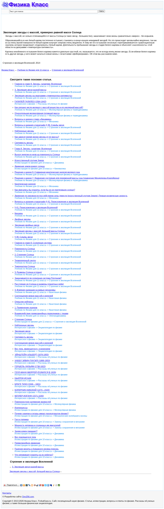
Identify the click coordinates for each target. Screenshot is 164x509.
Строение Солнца (23, 319)
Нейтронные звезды (24, 131)
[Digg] (56, 485)
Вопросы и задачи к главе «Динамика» (33, 119)
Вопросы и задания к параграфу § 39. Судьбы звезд (39, 125)
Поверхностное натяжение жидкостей (33, 402)
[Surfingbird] (45, 485)
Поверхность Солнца (25, 249)
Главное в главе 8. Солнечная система (33, 243)
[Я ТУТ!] (40, 485)
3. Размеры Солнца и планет (28, 272)
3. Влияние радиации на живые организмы (35, 290)
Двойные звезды (23, 219)
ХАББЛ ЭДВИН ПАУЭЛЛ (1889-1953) (32, 361)
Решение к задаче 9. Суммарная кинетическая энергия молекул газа (47, 172)
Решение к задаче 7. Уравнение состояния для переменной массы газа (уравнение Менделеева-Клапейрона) (67, 178)
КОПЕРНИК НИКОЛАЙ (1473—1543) (32, 390)
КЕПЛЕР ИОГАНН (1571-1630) (29, 396)
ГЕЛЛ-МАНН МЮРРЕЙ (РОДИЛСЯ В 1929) (35, 372)
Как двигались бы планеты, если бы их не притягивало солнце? (45, 190)
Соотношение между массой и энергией (34, 296)
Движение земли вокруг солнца (30, 166)
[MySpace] (51, 485)
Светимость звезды (24, 143)
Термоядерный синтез (25, 260)
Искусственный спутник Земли (29, 160)
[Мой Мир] (26, 485)
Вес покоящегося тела (25, 437)
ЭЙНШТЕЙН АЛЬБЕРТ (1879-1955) (32, 355)
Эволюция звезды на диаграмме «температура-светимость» (43, 96)
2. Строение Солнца (24, 255)
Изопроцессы (21, 408)
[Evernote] (59, 485)
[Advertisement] (48, 22)
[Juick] (53, 485)
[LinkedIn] (48, 485)
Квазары (19, 213)
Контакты (6, 493)
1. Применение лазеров (26, 308)
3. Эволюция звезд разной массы (30, 90)
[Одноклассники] (24, 485)
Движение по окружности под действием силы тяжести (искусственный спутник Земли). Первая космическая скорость (71, 196)
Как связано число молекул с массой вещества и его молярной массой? (49, 107)
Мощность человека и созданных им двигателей (37, 425)
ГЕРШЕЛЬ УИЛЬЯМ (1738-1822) (30, 366)
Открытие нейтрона (24, 302)
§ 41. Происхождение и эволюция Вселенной (36, 207)
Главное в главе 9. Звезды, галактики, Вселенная (38, 84)
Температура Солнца (25, 266)
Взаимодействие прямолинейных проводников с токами (41, 313)
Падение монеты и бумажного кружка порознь (37, 449)
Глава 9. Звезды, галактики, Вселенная (33, 149)
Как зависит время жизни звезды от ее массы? (37, 137)
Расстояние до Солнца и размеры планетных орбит (39, 284)
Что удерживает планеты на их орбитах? (34, 455)
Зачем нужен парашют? (26, 431)
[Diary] (34, 485)
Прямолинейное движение (27, 443)
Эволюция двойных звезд (27, 225)
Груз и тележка (22, 419)
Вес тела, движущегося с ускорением (32, 349)
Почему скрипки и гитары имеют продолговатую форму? (42, 413)
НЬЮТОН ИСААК (23, 378)
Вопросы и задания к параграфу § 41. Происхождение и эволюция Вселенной (52, 202)
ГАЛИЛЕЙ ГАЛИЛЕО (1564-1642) (30, 101)
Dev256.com (28, 497)
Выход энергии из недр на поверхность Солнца (37, 154)
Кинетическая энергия (25, 184)
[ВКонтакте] (21, 485)
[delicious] (37, 485)
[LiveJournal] (29, 485)
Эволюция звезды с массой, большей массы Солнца (40, 231)
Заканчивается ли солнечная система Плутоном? (38, 278)
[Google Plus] (43, 485)
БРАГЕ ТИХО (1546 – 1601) (28, 384)
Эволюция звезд (22, 331)
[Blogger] (32, 485)
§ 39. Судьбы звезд (24, 237)
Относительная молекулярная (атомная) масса (37, 113)
